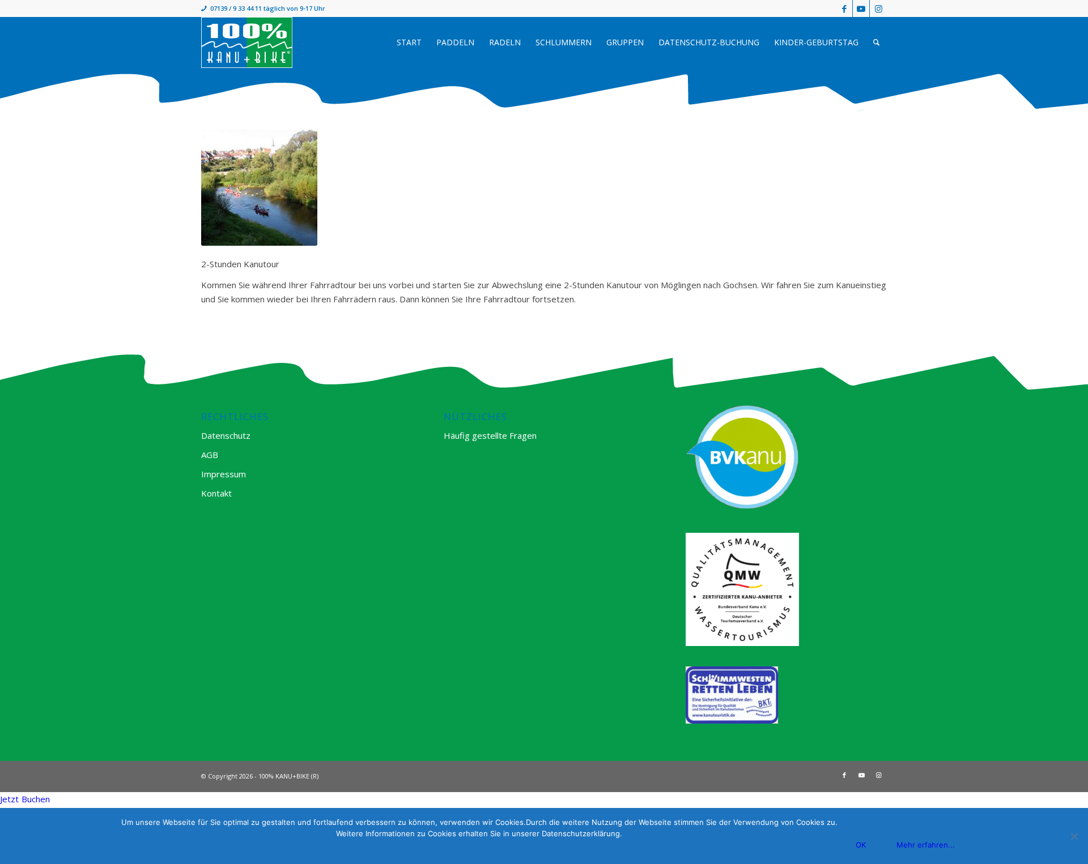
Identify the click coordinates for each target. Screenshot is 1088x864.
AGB (209, 454)
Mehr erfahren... (925, 844)
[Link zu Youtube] (861, 8)
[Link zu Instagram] (878, 8)
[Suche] (876, 42)
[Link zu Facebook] (844, 8)
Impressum (223, 474)
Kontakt (216, 493)
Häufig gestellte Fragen (490, 435)
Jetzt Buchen (25, 799)
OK (861, 844)
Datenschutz (225, 435)
